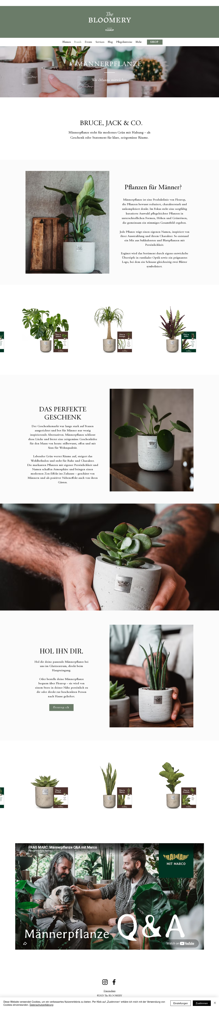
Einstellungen (180, 1003)
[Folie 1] (112, 601)
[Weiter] (200, 557)
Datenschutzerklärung (41, 1004)
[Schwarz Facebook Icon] (114, 982)
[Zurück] (19, 557)
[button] (138, 42)
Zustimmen (202, 1003)
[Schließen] (215, 1003)
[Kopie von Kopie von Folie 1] (109, 601)
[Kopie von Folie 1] (106, 601)
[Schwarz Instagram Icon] (105, 982)
